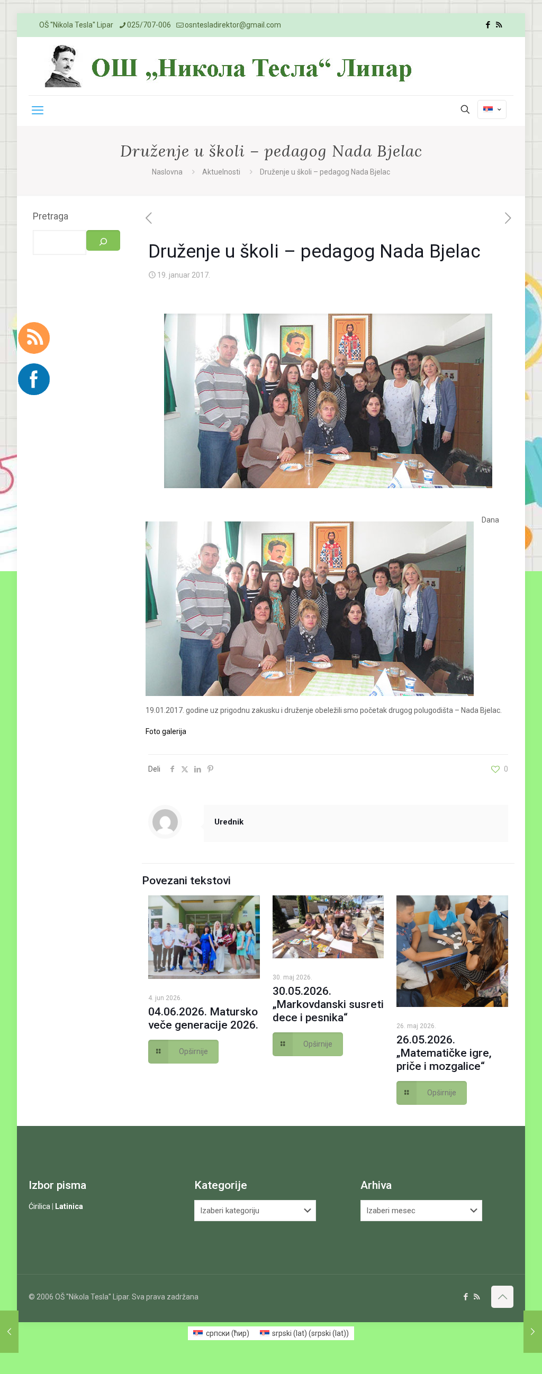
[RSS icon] (499, 25)
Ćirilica (39, 1206)
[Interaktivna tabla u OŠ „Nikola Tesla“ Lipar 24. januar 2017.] (532, 1332)
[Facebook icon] (488, 25)
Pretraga (50, 216)
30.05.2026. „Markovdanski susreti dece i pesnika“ (328, 1004)
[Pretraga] (103, 240)
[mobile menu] (38, 111)
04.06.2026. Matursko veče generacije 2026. (203, 1018)
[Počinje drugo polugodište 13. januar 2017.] (9, 1332)
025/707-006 (149, 25)
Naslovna (167, 172)
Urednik (228, 822)
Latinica (69, 1206)
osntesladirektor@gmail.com (233, 25)
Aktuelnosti (221, 172)
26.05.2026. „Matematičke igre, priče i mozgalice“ (444, 1053)
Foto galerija (166, 731)
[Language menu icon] (492, 109)
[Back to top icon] (502, 1297)
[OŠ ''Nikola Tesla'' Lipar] (231, 66)
